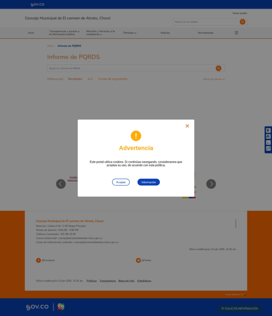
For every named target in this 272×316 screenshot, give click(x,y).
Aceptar (121, 182)
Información (149, 182)
